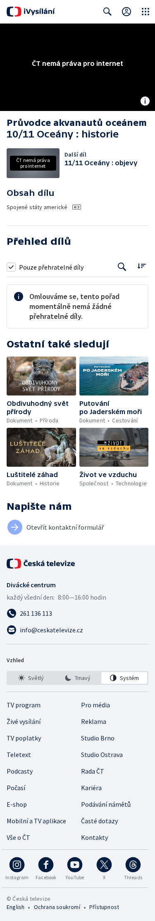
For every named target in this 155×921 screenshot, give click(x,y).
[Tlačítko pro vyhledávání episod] (122, 267)
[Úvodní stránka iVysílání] (31, 12)
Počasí (16, 788)
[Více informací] (145, 102)
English (15, 907)
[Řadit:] (141, 266)
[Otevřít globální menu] (145, 11)
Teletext (19, 754)
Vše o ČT (18, 837)
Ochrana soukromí (57, 907)
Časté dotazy (99, 821)
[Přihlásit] (126, 11)
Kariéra (91, 788)
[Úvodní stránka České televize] (41, 564)
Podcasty (20, 771)
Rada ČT (92, 771)
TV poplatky (24, 738)
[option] (31, 678)
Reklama (93, 721)
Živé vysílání (24, 721)
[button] (41, 376)
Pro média (95, 705)
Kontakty (94, 837)
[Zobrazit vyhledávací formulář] (107, 11)
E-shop (17, 804)
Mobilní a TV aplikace (36, 821)
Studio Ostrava (102, 754)
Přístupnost (104, 907)
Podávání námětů (106, 804)
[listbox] (77, 678)
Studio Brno (97, 738)
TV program (24, 705)
